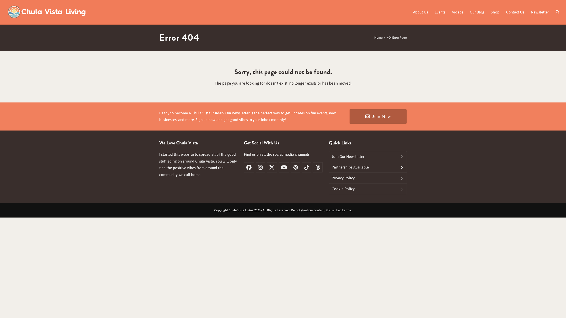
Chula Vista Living (241, 210)
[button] (557, 12)
